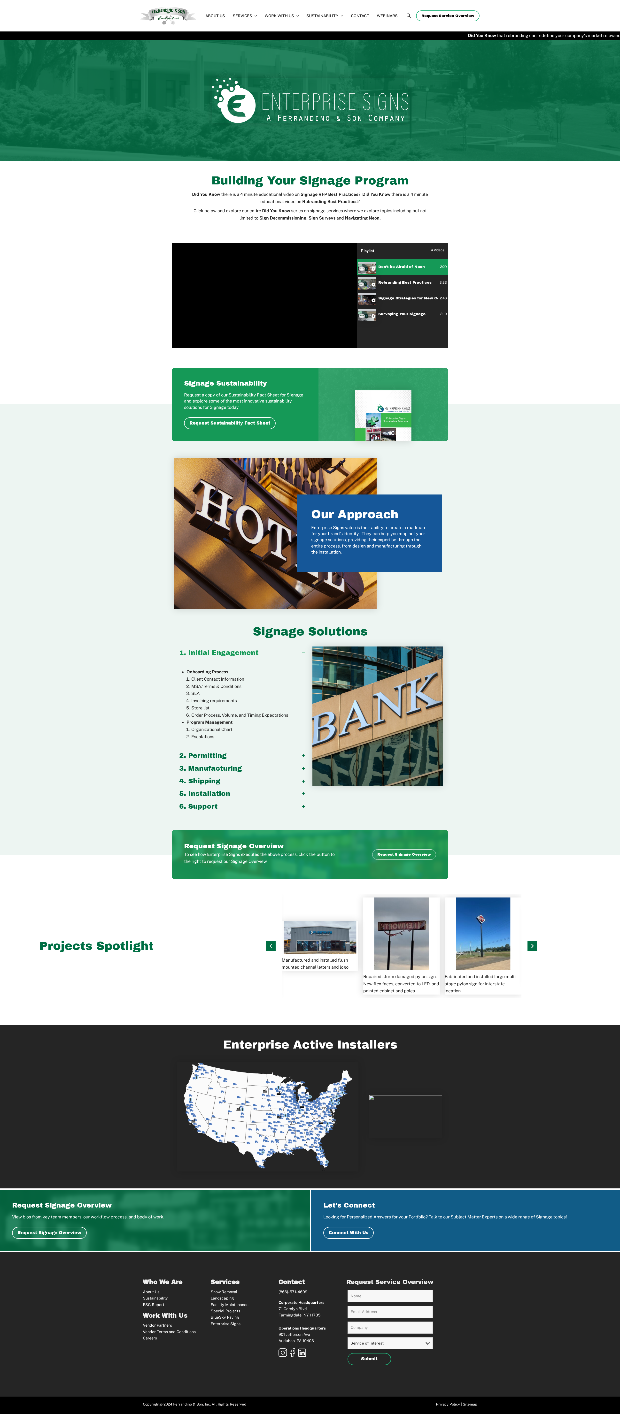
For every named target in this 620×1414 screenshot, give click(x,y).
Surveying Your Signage (402, 314)
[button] (448, 15)
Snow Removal (224, 1292)
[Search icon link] (408, 16)
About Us (151, 1292)
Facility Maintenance (229, 1304)
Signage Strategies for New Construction (408, 298)
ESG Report (153, 1304)
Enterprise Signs (225, 1324)
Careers (150, 1338)
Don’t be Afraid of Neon (401, 267)
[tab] (402, 267)
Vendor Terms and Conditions (169, 1332)
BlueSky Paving (225, 1317)
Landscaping (222, 1298)
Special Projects (225, 1311)
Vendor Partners (157, 1325)
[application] (254, 16)
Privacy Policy (448, 1404)
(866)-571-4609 (293, 1292)
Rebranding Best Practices (405, 282)
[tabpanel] (264, 295)
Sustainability (155, 1298)
